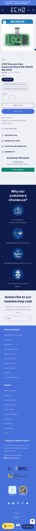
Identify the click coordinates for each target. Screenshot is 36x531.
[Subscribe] (29, 318)
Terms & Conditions (11, 414)
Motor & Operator (10, 368)
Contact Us (8, 419)
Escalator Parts (9, 363)
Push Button (8, 344)
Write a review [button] (18, 170)
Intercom (7, 373)
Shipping (4, 72)
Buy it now (18, 111)
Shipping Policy (9, 405)
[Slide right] (22, 54)
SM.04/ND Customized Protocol (15, 89)
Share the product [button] (10, 128)
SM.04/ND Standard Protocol (15, 84)
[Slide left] (13, 54)
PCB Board (8, 340)
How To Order (9, 428)
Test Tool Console (10, 358)
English (17, 517)
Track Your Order (10, 391)
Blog (5, 433)
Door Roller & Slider (11, 349)
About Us (7, 395)
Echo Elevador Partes (15, 528)
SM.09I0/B (8, 79)
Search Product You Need (13, 335)
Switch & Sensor (9, 354)
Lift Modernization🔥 (11, 377)
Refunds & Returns (10, 400)
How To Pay (8, 423)
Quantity (4, 93)
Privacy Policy (9, 409)
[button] (2, 10)
